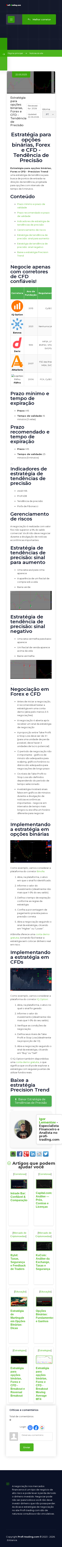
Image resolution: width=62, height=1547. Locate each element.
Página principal (15, 53)
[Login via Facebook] (36, 1427)
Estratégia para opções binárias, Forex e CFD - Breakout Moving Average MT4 (42, 1384)
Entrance (12, 1540)
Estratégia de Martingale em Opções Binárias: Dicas (18, 1319)
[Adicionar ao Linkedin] (32, 1154)
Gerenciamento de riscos (31, 229)
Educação (20, 1291)
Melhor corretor (41, 19)
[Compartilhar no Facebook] (19, 1154)
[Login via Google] (42, 1427)
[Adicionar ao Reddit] (39, 1154)
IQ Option (42, 999)
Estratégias (19, 1350)
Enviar (26, 1447)
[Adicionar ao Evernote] (13, 1154)
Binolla (40, 871)
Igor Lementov (47, 1120)
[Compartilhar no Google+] (26, 1154)
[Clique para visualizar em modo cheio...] (31, 609)
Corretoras (20, 1174)
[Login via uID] (30, 1427)
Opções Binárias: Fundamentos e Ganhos (45, 1316)
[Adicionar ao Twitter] (46, 1154)
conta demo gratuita (27, 1062)
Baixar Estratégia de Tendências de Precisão (31, 1101)
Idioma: (46, 109)
